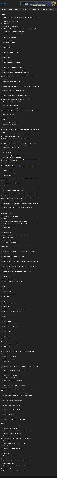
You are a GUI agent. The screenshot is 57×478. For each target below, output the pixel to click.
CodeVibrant (16, 476)
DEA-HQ (4, 3)
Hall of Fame (23, 9)
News (5, 9)
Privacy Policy (52, 9)
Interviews (34, 9)
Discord (39, 9)
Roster (10, 9)
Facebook (45, 9)
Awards (16, 9)
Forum (28, 9)
